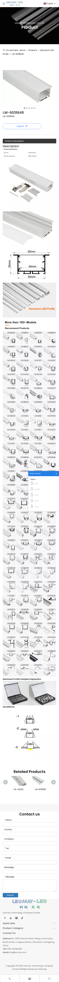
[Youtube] (11, 918)
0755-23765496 (14, 949)
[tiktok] (22, 918)
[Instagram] (16, 918)
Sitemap (43, 969)
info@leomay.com (17, 952)
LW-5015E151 (18, 789)
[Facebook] (5, 918)
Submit (10, 895)
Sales (32, 479)
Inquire (20, 126)
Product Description (14, 141)
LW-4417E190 (40, 789)
